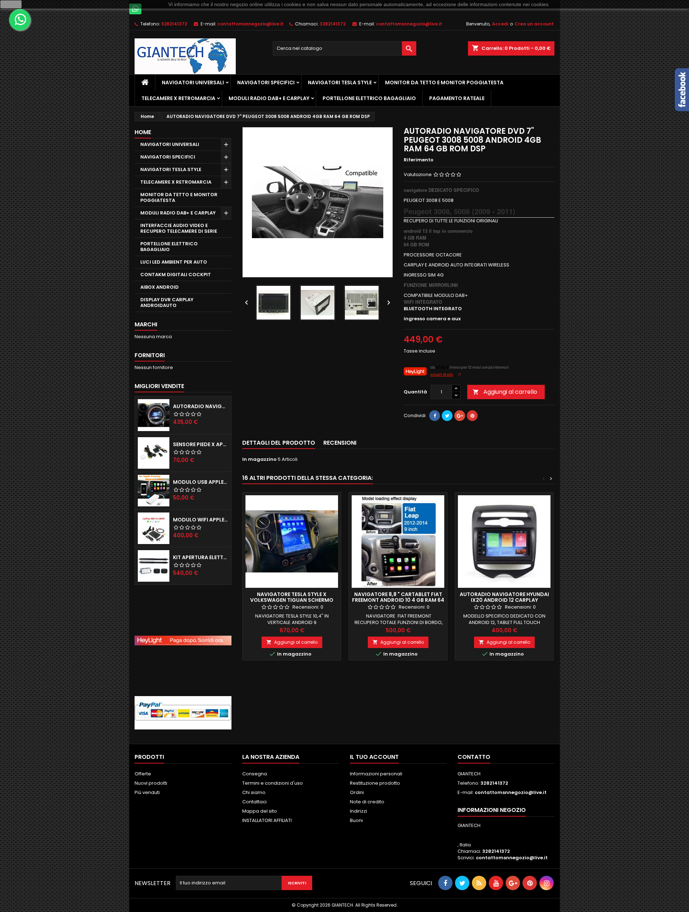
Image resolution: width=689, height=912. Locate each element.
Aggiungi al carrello (505, 392)
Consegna (254, 773)
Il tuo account (374, 757)
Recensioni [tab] (339, 443)
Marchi (146, 324)
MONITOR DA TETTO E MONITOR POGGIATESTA (444, 82)
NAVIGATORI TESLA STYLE (340, 82)
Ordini (357, 792)
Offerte (143, 773)
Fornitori (150, 355)
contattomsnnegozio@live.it (250, 24)
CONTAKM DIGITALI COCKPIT (175, 274)
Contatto (474, 757)
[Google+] (459, 415)
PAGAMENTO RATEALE (456, 98)
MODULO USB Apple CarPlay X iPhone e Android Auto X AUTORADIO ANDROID (200, 482)
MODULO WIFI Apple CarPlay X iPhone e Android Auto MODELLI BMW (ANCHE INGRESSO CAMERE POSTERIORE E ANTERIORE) (200, 520)
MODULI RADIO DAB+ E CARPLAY (269, 98)
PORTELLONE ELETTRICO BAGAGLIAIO (369, 98)
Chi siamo (254, 792)
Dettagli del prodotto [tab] (278, 443)
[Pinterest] (472, 415)
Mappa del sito (259, 811)
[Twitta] (447, 415)
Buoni (356, 820)
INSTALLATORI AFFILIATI (267, 820)
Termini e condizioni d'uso (272, 783)
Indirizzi (358, 811)
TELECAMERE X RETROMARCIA (178, 98)
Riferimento (418, 160)
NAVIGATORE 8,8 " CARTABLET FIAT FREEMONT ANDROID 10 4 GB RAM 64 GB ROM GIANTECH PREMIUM (398, 600)
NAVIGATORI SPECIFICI (266, 82)
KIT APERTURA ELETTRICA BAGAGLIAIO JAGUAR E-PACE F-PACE (200, 557)
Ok (11, 4)
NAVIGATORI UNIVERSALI (193, 82)
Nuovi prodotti (151, 783)
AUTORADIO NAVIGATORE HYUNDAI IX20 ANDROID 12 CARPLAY (504, 597)
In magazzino (259, 459)
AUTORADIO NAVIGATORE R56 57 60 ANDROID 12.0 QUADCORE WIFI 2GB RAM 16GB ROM (200, 406)
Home (143, 132)
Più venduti (147, 792)
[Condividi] (434, 415)
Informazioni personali (376, 773)
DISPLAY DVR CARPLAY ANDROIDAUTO (166, 302)
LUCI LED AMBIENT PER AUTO (173, 262)
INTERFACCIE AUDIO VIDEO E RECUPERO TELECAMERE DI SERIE (178, 228)
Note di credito (367, 801)
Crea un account (534, 24)
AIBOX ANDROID (159, 287)
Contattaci (254, 801)
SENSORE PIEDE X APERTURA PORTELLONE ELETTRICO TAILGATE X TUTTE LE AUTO (200, 444)
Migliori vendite (159, 386)
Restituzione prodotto (375, 783)
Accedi (500, 24)
